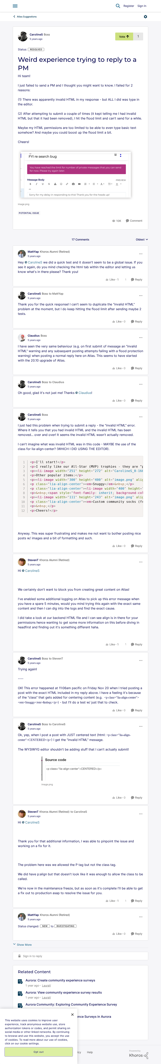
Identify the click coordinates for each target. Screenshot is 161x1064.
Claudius (34, 335)
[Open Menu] (145, 16)
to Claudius (56, 382)
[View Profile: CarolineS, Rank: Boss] (23, 36)
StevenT (33, 560)
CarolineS (36, 34)
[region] (38, 1036)
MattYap (33, 251)
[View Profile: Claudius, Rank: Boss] (22, 338)
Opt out (39, 1051)
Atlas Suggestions (27, 16)
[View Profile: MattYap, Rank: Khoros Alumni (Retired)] (22, 254)
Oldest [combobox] (142, 239)
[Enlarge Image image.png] (76, 174)
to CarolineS (57, 724)
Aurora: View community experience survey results (64, 992)
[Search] (118, 6)
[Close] (72, 1014)
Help (90, 1052)
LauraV (46, 985)
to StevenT (56, 658)
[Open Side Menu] (15, 6)
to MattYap (56, 293)
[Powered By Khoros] (138, 1054)
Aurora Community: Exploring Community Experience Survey (71, 1004)
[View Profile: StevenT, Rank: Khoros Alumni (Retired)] (22, 562)
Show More (24, 944)
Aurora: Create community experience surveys (60, 980)
